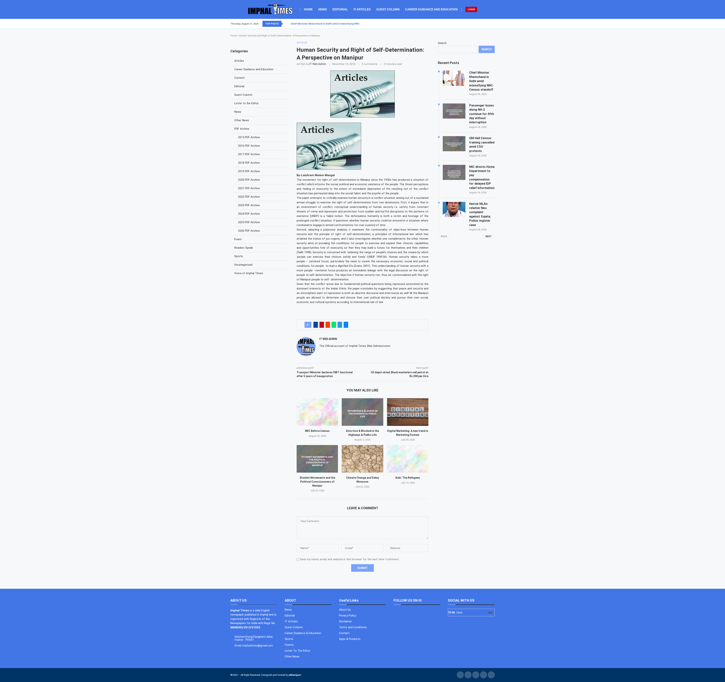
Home (308, 9)
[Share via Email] (346, 325)
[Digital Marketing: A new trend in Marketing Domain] (407, 412)
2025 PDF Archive (249, 222)
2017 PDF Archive (249, 154)
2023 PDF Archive (249, 205)
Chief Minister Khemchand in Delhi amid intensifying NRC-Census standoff (335, 23)
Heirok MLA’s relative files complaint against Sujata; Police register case (480, 214)
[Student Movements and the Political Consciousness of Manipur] (317, 459)
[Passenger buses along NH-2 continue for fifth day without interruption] (454, 111)
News (322, 9)
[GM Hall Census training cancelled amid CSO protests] (454, 143)
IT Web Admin (317, 64)
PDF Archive (241, 128)
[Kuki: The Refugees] (407, 459)
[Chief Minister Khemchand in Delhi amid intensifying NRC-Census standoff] (454, 78)
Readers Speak (243, 247)
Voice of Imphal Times (248, 273)
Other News (241, 120)
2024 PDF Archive (249, 213)
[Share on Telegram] (340, 325)
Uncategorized (243, 264)
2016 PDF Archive (249, 145)
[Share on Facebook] (315, 325)
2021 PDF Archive (249, 188)
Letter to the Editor (246, 103)
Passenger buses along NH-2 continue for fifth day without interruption (481, 114)
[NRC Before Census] (317, 412)
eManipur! (295, 675)
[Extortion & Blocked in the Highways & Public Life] (362, 412)
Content (239, 77)
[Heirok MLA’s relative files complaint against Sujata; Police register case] (454, 209)
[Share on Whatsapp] (334, 325)
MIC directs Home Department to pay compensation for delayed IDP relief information (482, 177)
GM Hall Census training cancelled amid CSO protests (481, 144)
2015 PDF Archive (249, 137)
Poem (238, 239)
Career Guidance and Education (431, 9)
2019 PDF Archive (249, 171)
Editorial (340, 9)
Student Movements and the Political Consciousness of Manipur (317, 481)
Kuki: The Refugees (408, 477)
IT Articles (362, 9)
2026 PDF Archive (249, 230)
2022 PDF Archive (249, 196)
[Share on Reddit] (327, 325)
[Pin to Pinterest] (321, 325)
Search (442, 43)
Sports (238, 256)
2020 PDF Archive (249, 179)
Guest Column (388, 9)
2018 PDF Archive (249, 162)
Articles (239, 60)
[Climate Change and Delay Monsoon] (362, 459)
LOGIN (471, 9)
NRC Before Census (317, 430)
